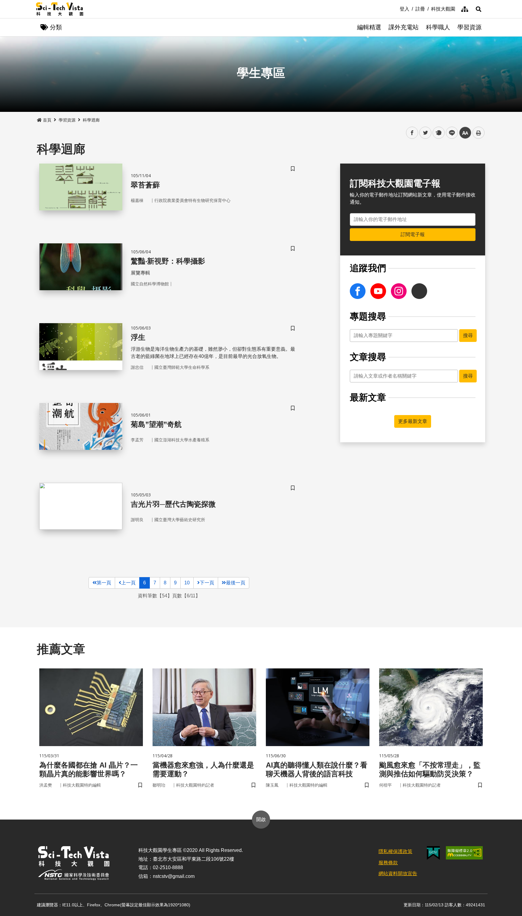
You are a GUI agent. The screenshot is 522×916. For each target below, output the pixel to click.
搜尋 (468, 335)
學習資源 (469, 27)
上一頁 (128, 582)
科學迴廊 (91, 120)
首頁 (47, 120)
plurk (438, 132)
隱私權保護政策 (395, 851)
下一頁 (207, 582)
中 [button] (465, 132)
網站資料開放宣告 (398, 873)
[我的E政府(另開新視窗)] (433, 853)
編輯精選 (369, 27)
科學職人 (438, 27)
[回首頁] (59, 9)
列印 (478, 133)
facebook (412, 132)
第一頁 (104, 582)
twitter (425, 132)
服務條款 (388, 862)
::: (395, 8)
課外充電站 (403, 27)
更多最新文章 (412, 421)
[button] (478, 9)
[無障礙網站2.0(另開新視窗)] (464, 852)
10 (187, 582)
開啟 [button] (261, 819)
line (450, 132)
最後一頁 (235, 582)
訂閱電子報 (413, 234)
